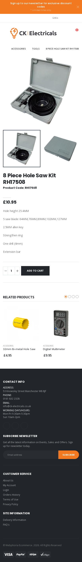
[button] (59, 34)
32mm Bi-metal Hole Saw (19, 349)
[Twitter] (15, 425)
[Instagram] (6, 425)
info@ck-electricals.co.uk (17, 406)
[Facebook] (24, 425)
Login (6, 489)
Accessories (18, 48)
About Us (8, 480)
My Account (9, 485)
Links (55, 17)
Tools (36, 48)
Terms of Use (10, 499)
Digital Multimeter (54, 349)
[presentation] (9, 91)
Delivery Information (14, 519)
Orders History (11, 494)
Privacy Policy (10, 504)
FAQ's (6, 524)
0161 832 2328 (11, 398)
